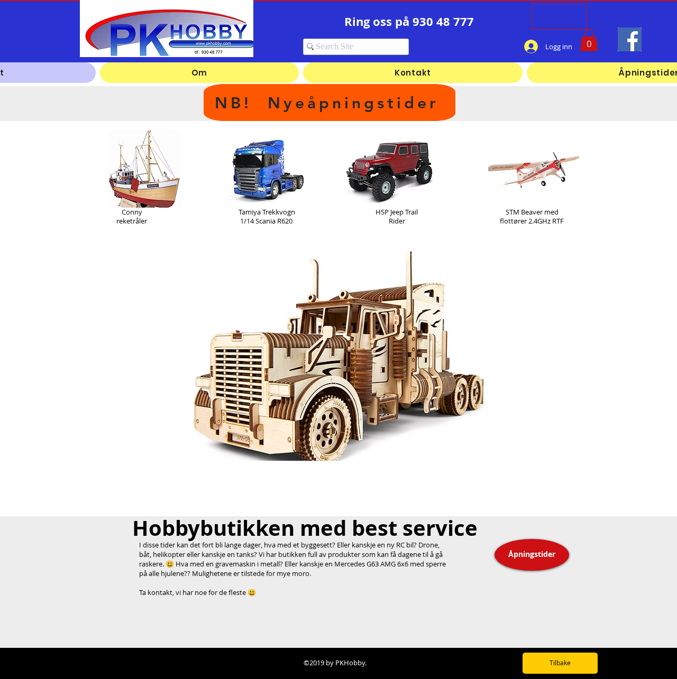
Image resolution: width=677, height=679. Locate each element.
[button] (589, 40)
